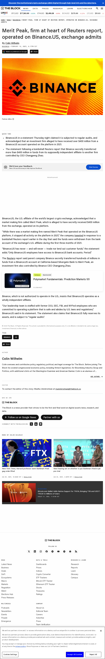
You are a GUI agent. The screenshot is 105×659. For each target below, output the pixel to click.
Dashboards (41, 564)
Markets (4, 584)
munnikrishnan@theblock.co (68, 388)
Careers (39, 614)
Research (75, 564)
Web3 (3, 591)
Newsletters (6, 611)
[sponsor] (19, 492)
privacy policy (20, 646)
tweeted (78, 235)
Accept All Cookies (74, 654)
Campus (74, 577)
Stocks (39, 587)
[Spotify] (64, 551)
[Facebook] (46, 551)
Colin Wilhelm (12, 43)
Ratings (39, 594)
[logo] (10, 8)
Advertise (40, 618)
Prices (38, 567)
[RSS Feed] (76, 551)
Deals (3, 571)
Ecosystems (6, 577)
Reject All (93, 654)
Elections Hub (7, 594)
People (4, 618)
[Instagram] (40, 551)
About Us (40, 608)
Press (38, 621)
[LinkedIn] (35, 551)
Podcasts (5, 608)
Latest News (6, 564)
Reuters (11, 258)
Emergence (6, 621)
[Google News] (70, 551)
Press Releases (7, 597)
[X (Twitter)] (29, 551)
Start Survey (93, 167)
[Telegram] (52, 551)
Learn (73, 571)
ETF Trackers (41, 577)
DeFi (3, 574)
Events (4, 614)
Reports (74, 567)
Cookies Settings (10, 654)
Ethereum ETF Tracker (45, 584)
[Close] (101, 631)
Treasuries (40, 591)
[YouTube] (58, 551)
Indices (39, 571)
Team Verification (43, 624)
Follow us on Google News (20, 417)
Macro (4, 581)
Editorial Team (42, 611)
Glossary (74, 574)
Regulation (5, 587)
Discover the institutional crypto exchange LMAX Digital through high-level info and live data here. (52, 3)
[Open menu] (102, 8)
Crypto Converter (43, 574)
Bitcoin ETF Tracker (44, 581)
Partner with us (51, 417)
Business (5, 567)
